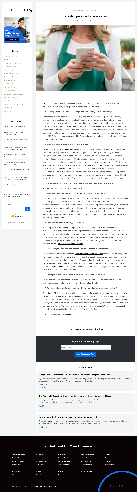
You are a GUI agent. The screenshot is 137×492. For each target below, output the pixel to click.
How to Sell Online (41, 461)
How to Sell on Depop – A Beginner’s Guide (16, 127)
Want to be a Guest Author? (17, 223)
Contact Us (107, 461)
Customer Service (10, 67)
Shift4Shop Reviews (17, 468)
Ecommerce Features (11, 73)
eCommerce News (10, 80)
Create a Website (40, 464)
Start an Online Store (41, 468)
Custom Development (63, 464)
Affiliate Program (109, 468)
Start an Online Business (64, 468)
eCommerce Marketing (64, 461)
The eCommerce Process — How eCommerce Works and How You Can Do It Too (16, 187)
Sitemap (14, 475)
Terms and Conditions (40, 486)
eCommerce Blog (16, 471)
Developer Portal (85, 468)
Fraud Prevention (10, 87)
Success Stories (9, 108)
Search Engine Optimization (13, 94)
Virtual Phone (67, 149)
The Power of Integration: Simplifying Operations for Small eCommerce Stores (75, 396)
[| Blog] (13, 10)
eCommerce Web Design (64, 458)
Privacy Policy (52, 486)
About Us (107, 458)
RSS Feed (17, 214)
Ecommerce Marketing (11, 77)
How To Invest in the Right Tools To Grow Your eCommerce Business (70, 417)
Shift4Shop (82, 21)
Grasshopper (48, 103)
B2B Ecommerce (9, 60)
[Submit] (27, 209)
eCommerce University (87, 464)
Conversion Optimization (12, 63)
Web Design (8, 111)
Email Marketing (9, 84)
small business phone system (70, 243)
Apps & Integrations (80, 10)
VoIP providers (59, 266)
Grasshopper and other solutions (89, 253)
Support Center (85, 458)
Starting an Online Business (13, 104)
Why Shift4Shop (16, 458)
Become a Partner (109, 464)
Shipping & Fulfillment (11, 97)
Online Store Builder (41, 475)
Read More (43, 385)
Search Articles (9, 204)
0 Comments (92, 21)
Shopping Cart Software (18, 461)
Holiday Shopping (10, 91)
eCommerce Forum (86, 461)
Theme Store (61, 475)
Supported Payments (86, 471)
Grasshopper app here (69, 314)
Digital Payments (9, 70)
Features (38, 458)
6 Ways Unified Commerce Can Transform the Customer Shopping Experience (74, 374)
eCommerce (39, 471)
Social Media (8, 101)
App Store (60, 471)
